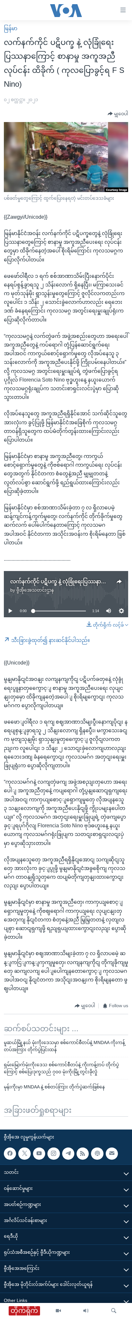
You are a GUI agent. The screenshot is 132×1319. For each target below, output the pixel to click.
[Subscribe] (112, 1154)
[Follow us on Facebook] (10, 1154)
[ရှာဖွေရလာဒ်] (113, 1311)
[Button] (118, 114)
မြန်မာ (10, 28)
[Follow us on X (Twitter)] (24, 1154)
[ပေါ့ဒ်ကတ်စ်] (97, 1154)
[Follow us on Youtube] (39, 1154)
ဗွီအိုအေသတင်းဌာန (35, 590)
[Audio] (85, 1311)
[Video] (58, 1311)
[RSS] (83, 1154)
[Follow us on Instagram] (53, 1154)
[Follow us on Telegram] (68, 1154)
